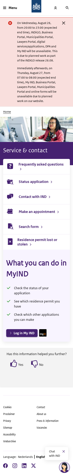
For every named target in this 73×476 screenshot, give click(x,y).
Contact (41, 407)
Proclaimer (9, 414)
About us (41, 414)
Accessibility (9, 434)
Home (7, 111)
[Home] (36, 6)
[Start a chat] (64, 467)
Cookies (7, 407)
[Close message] (63, 451)
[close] (63, 23)
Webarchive (9, 441)
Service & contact (25, 150)
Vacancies (42, 427)
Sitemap (7, 427)
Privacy (7, 421)
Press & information (47, 421)
